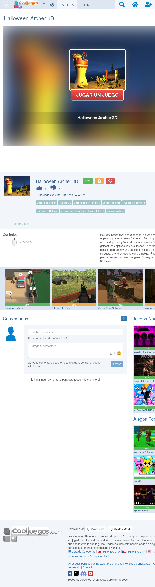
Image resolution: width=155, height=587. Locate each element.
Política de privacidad (137, 563)
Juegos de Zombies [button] (134, 202)
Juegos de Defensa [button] (47, 211)
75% (87, 181)
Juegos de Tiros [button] (111, 202)
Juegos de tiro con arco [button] (87, 202)
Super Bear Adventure (144, 451)
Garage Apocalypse (14, 308)
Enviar (117, 364)
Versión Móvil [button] (121, 529)
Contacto (88, 567)
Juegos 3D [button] (65, 202)
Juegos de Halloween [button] (72, 211)
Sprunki (137, 480)
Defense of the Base (61, 308)
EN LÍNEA (68, 4)
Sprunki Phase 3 (141, 510)
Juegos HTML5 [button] (96, 211)
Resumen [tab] (23, 224)
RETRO (86, 4)
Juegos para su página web (88, 563)
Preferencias (115, 563)
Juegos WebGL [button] (115, 211)
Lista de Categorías (83, 551)
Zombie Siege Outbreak (109, 308)
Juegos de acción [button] (46, 202)
